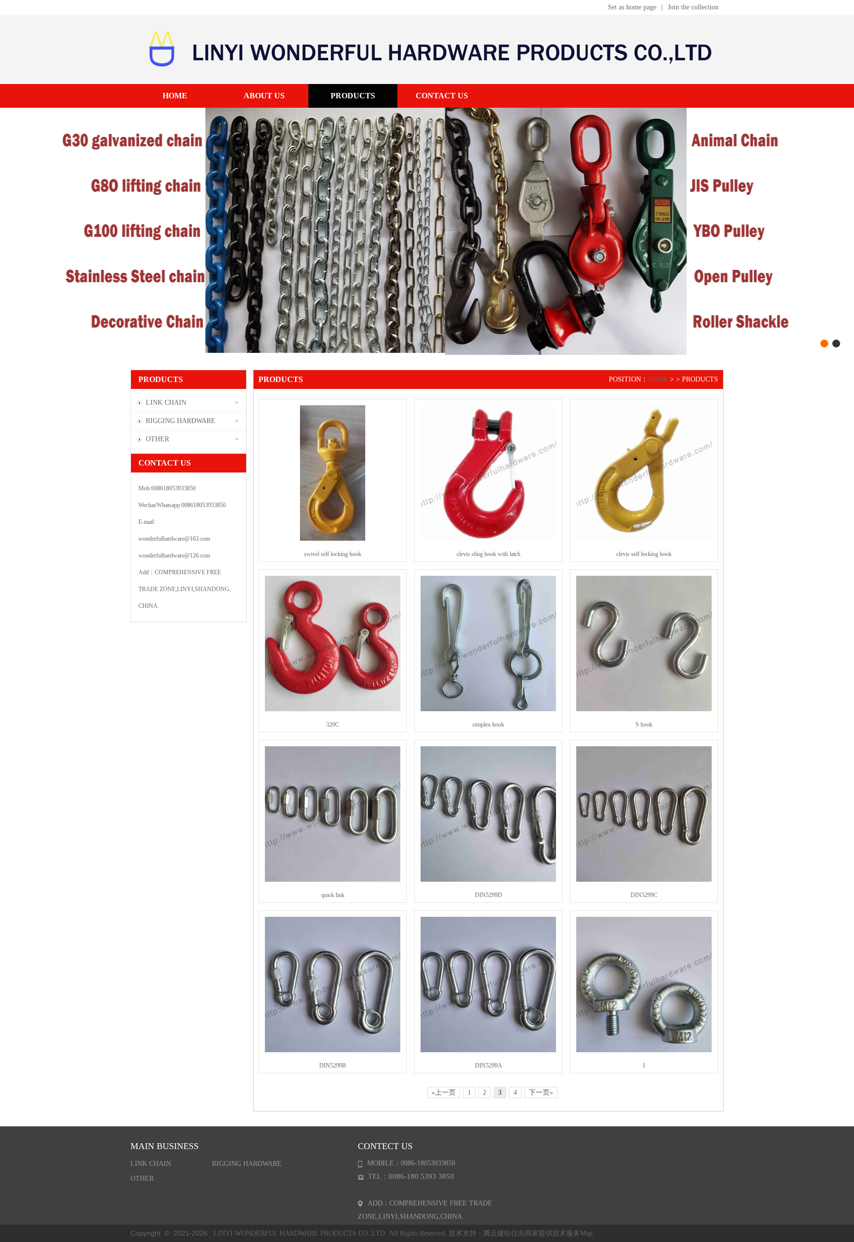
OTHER (157, 439)
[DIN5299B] (332, 984)
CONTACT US (442, 95)
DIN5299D (488, 895)
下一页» (541, 1092)
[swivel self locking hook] (333, 472)
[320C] (332, 643)
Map (586, 1233)
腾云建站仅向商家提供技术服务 (531, 1233)
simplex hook (488, 724)
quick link (332, 895)
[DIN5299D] (488, 813)
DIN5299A (488, 1065)
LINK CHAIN (166, 402)
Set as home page (632, 7)
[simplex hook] (488, 643)
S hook (644, 724)
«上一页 (443, 1092)
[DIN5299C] (644, 813)
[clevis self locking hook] (644, 472)
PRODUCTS (353, 95)
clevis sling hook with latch (488, 554)
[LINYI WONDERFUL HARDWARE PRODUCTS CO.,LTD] (427, 48)
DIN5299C (644, 895)
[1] (644, 984)
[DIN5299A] (488, 984)
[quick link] (332, 813)
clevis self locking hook (644, 554)
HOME (175, 95)
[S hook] (644, 643)
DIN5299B (332, 1065)
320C (332, 724)
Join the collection (693, 7)
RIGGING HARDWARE (180, 421)
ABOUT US (264, 95)
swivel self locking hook (332, 554)
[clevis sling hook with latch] (488, 472)
